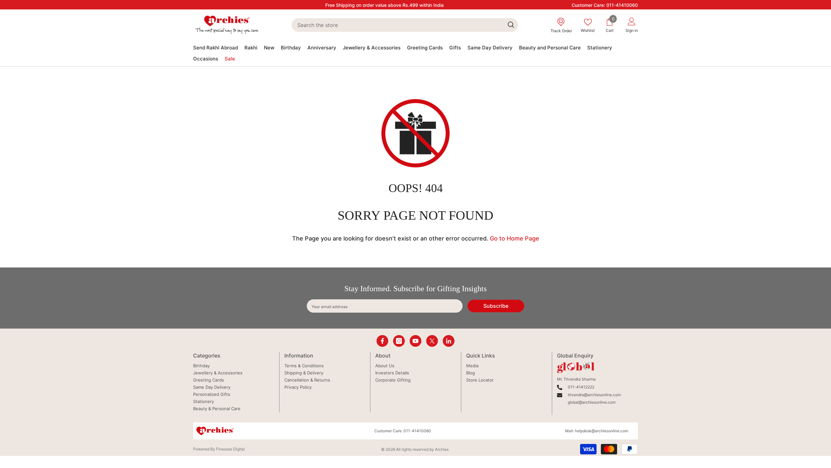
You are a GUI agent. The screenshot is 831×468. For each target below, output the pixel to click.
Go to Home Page (514, 238)
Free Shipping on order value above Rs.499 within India (384, 5)
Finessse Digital (230, 449)
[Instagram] (399, 341)
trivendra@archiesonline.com (594, 394)
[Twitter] (432, 341)
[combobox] (397, 25)
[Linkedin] (448, 341)
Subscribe (495, 306)
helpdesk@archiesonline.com (601, 430)
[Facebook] (382, 341)
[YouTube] (415, 341)
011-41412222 (581, 386)
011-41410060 (622, 5)
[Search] (404, 25)
